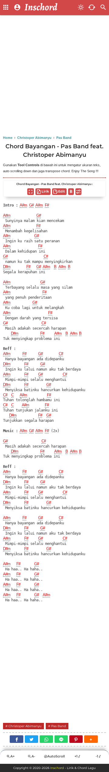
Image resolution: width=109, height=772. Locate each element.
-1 (97, 756)
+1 (76, 756)
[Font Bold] (71, 191)
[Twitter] (31, 739)
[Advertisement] (54, 75)
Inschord (57, 768)
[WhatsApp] (46, 739)
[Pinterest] (76, 739)
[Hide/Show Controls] (78, 191)
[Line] (61, 739)
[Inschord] (49, 8)
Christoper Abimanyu (24, 726)
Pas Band (58, 726)
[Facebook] (16, 739)
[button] (90, 739)
